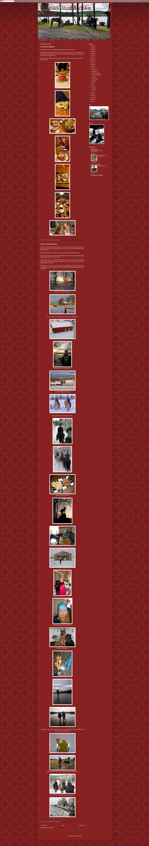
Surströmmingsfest (47, 47)
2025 (92, 47)
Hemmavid (52, 39)
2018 (92, 60)
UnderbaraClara (94, 149)
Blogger (79, 836)
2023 (92, 51)
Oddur (76, 39)
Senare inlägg (44, 825)
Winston (59, 39)
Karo (64, 39)
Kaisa (81, 39)
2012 (92, 93)
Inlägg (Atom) (50, 827)
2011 (92, 95)
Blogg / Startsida (43, 39)
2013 (92, 92)
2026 (92, 46)
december (94, 69)
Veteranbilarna (95, 39)
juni (93, 84)
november (94, 71)
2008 (92, 101)
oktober (93, 77)
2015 (92, 66)
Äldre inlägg (81, 825)
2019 (92, 58)
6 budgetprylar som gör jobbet (96, 150)
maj (93, 86)
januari (93, 89)
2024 (92, 49)
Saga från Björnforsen (102, 165)
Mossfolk (93, 154)
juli (92, 82)
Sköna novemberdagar (48, 244)
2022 (92, 53)
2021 (92, 55)
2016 (92, 64)
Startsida (63, 825)
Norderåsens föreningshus (97, 175)
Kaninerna (70, 39)
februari (93, 88)
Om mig (104, 39)
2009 (92, 99)
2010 (92, 97)
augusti (93, 80)
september (94, 78)
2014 (92, 67)
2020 (92, 57)
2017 (92, 62)
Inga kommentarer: (57, 821)
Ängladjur (87, 39)
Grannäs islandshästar (96, 164)
